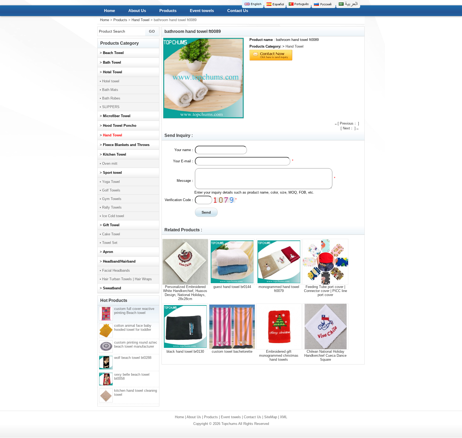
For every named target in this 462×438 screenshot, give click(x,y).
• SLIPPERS (110, 107)
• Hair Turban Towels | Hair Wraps (126, 279)
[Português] (298, 4)
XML (283, 417)
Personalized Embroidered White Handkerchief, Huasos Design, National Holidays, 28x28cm (185, 293)
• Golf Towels (110, 190)
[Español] (275, 4)
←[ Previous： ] (346, 123)
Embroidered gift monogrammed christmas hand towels (278, 355)
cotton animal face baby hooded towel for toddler (132, 328)
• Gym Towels (110, 199)
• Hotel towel (109, 81)
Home (109, 10)
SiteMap (270, 417)
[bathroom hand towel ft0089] (203, 78)
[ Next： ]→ (350, 128)
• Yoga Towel (110, 182)
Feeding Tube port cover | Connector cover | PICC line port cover (325, 291)
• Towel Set (108, 243)
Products (167, 10)
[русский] (323, 4)
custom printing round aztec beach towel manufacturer (135, 344)
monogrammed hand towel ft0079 (279, 289)
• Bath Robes (110, 98)
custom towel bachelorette (232, 351)
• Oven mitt (108, 164)
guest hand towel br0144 (232, 287)
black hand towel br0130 (185, 351)
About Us (137, 10)
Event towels (202, 10)
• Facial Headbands (115, 270)
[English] (253, 4)
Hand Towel (140, 20)
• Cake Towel (110, 234)
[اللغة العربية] (348, 4)
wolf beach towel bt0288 (132, 358)
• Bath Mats (109, 90)
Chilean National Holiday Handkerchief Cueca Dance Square (325, 355)
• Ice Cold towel (112, 216)
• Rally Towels (111, 207)
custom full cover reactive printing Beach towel (134, 311)
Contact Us (237, 10)
